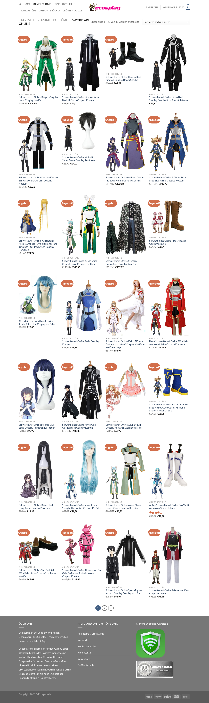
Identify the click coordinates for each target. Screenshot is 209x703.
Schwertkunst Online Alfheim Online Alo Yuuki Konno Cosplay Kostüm (125, 179)
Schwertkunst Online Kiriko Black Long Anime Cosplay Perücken (36, 507)
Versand (82, 639)
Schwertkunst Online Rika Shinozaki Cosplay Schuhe (167, 242)
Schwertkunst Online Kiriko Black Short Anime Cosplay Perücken (79, 159)
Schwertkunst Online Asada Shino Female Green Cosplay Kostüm (123, 507)
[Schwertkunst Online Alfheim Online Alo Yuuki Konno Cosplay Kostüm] (126, 141)
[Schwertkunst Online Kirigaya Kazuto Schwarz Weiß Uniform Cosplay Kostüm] (39, 141)
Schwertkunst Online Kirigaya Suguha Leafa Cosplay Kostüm (38, 99)
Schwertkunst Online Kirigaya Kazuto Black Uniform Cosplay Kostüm (81, 99)
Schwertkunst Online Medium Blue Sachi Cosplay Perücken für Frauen (37, 426)
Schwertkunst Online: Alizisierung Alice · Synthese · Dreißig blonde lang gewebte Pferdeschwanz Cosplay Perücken (38, 245)
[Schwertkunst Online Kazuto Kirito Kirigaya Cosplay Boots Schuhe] (126, 51)
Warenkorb (84, 658)
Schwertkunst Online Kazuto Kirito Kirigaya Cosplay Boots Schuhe (124, 79)
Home (27, 4)
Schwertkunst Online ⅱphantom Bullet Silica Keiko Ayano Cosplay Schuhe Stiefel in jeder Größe (169, 407)
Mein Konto (84, 652)
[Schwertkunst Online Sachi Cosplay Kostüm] (82, 305)
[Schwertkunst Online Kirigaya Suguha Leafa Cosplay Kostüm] (39, 61)
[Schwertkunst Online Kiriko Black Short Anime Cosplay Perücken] (82, 131)
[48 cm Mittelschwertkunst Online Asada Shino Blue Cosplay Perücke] (39, 295)
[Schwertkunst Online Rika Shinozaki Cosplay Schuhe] (169, 215)
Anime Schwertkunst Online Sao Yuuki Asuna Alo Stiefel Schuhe (169, 507)
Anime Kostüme (41, 4)
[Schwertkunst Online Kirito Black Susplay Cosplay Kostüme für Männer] (169, 61)
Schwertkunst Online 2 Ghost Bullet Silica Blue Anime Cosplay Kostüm (168, 179)
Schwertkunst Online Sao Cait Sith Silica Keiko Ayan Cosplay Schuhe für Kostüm (38, 573)
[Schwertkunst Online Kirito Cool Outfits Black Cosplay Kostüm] (82, 388)
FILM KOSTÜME (28, 10)
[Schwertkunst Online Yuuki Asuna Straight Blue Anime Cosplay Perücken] (82, 469)
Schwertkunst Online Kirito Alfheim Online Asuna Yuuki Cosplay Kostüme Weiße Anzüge (125, 344)
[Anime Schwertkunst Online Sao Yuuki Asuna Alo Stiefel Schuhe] (169, 469)
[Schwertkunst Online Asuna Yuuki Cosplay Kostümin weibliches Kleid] (126, 388)
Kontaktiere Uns (87, 646)
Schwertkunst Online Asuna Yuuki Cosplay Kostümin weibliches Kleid (124, 426)
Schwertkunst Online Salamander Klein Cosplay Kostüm (169, 592)
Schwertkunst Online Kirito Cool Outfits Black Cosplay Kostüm (79, 426)
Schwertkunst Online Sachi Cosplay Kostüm (80, 343)
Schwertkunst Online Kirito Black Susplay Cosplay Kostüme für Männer (168, 99)
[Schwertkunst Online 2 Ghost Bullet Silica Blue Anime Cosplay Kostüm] (169, 141)
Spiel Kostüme (63, 4)
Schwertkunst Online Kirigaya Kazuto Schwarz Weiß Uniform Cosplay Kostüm (38, 180)
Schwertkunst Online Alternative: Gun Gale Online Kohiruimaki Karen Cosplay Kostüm (82, 573)
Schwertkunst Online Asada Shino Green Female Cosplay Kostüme (79, 262)
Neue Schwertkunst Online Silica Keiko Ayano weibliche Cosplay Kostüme (169, 343)
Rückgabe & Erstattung (91, 633)
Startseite (27, 20)
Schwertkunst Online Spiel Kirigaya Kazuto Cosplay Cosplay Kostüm (124, 592)
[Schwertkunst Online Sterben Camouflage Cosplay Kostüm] (126, 225)
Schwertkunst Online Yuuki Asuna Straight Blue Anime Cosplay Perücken (82, 507)
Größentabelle (72, 10)
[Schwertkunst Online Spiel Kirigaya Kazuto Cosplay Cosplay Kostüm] (126, 554)
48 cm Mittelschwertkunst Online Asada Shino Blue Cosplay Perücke (37, 323)
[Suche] (20, 4)
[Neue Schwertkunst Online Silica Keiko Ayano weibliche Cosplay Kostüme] (169, 305)
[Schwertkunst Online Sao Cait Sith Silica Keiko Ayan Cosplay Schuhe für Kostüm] (39, 544)
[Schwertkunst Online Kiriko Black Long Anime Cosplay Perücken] (39, 469)
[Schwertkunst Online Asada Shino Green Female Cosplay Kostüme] (82, 225)
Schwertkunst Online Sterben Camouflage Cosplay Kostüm (121, 262)
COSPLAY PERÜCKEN (49, 10)
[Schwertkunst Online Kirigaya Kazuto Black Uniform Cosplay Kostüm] (82, 61)
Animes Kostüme (54, 20)
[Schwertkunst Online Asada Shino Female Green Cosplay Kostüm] (126, 469)
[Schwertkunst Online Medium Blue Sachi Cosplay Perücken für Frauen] (39, 388)
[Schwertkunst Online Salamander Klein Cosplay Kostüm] (169, 554)
